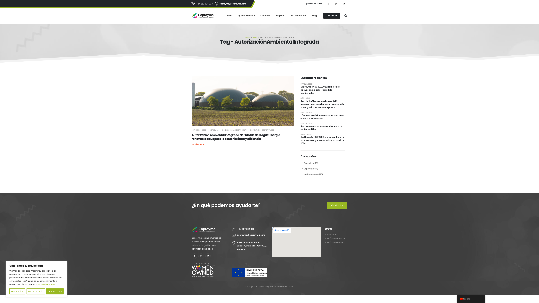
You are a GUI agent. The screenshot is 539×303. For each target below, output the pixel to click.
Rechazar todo (35, 291)
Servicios (265, 15)
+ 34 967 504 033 (204, 3)
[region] (36, 279)
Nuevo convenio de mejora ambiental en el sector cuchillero (321, 128)
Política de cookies (45, 284)
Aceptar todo (55, 291)
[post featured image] (243, 101)
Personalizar (17, 291)
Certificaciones (298, 15)
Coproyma (214, 130)
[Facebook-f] (194, 256)
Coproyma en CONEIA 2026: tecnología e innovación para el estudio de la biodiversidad (321, 90)
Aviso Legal (332, 234)
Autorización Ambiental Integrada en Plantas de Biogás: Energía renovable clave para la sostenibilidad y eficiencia (236, 137)
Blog (314, 15)
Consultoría (227, 130)
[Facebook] (328, 3)
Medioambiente (240, 130)
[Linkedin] (208, 256)
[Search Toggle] (345, 16)
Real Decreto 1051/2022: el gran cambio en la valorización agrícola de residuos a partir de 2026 (322, 140)
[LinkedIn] (344, 3)
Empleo (280, 15)
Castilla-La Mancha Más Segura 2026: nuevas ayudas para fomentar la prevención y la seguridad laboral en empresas (322, 104)
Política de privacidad (337, 238)
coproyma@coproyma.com (232, 3)
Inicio (229, 15)
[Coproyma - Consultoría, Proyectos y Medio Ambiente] (203, 15)
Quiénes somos (246, 15)
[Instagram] (336, 3)
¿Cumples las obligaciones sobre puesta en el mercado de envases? (322, 117)
